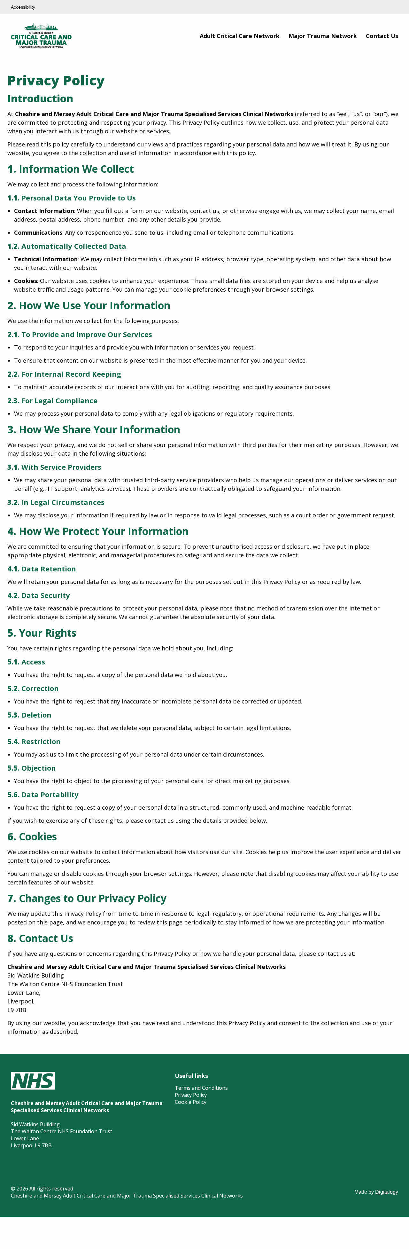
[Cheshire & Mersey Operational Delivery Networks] (41, 46)
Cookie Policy (190, 1101)
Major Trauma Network (323, 36)
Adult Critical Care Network (240, 36)
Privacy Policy (191, 1094)
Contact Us (382, 36)
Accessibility (23, 7)
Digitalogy (386, 1192)
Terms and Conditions (201, 1087)
